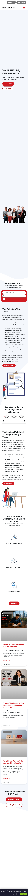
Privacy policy (4, 893)
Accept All (23, 894)
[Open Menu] (24, 7)
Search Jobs (3, 299)
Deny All (13, 894)
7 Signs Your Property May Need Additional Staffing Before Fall (13, 705)
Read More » (6, 660)
